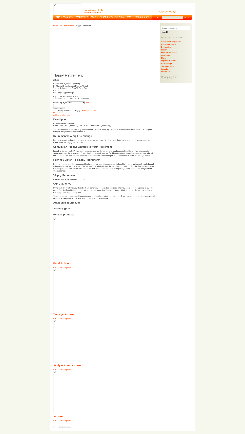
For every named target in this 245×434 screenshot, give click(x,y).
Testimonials (82, 17)
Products (68, 17)
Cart (129, 17)
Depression (166, 47)
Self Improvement (67, 26)
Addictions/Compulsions (171, 42)
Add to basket (59, 108)
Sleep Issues (166, 72)
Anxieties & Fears (168, 44)
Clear (87, 103)
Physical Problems (168, 61)
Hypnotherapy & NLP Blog (111, 17)
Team (93, 17)
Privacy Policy (142, 17)
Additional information (62, 115)
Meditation (165, 55)
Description (58, 113)
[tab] (104, 113)
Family (164, 50)
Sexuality (165, 69)
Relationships (166, 64)
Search (164, 32)
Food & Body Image (169, 53)
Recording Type (60, 103)
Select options (65, 267)
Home (57, 17)
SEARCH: (158, 17)
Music (163, 58)
